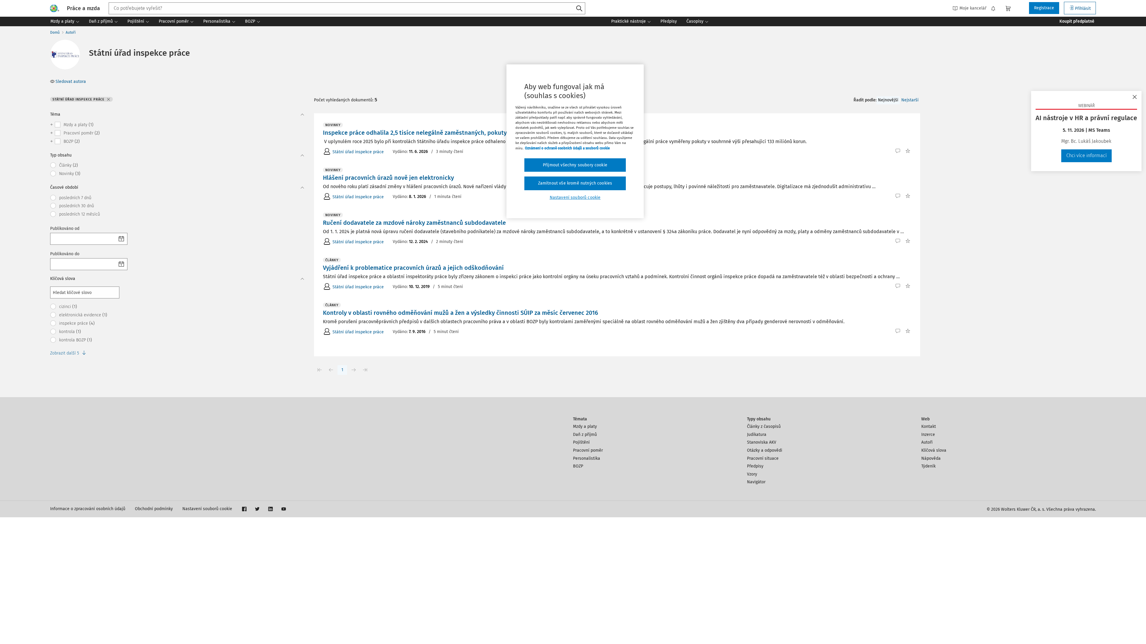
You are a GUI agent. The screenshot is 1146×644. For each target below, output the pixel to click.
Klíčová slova (933, 450)
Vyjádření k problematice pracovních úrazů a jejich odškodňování (413, 267)
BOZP (578, 466)
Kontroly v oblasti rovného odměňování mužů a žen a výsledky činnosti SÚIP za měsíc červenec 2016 (460, 312)
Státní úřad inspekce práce (358, 151)
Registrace (1044, 7)
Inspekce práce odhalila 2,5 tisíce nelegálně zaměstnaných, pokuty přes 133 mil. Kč (436, 132)
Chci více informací (1086, 155)
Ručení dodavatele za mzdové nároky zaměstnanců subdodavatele (414, 222)
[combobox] (347, 8)
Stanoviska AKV (761, 442)
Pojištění (581, 442)
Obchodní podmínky (154, 508)
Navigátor (756, 481)
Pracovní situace (763, 458)
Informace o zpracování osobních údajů (87, 508)
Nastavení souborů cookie (207, 508)
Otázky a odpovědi (764, 450)
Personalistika (586, 458)
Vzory (752, 474)
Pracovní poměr (588, 450)
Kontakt (928, 426)
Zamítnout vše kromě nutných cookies (575, 183)
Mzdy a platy (585, 426)
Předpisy (755, 466)
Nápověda (931, 458)
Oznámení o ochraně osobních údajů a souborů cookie (567, 148)
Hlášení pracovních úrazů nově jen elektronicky (388, 177)
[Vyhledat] (579, 9)
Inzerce (928, 434)
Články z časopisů (764, 426)
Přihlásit (1083, 8)
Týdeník (928, 466)
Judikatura (756, 434)
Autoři (71, 32)
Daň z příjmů (585, 434)
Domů (55, 32)
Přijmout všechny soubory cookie (575, 165)
